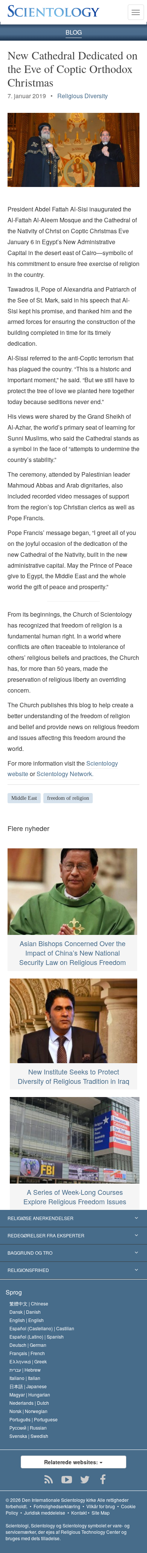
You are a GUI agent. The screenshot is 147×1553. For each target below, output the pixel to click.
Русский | (28, 1427)
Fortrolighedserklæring (57, 1506)
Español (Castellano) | (41, 1328)
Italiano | (24, 1378)
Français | (27, 1353)
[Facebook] (103, 1479)
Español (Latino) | (36, 1336)
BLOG (74, 32)
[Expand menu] (73, 1218)
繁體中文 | (28, 1303)
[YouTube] (67, 1479)
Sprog (14, 1292)
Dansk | (25, 1311)
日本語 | (28, 1386)
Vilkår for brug (100, 1506)
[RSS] (48, 1479)
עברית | (25, 1369)
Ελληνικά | (28, 1361)
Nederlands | (29, 1403)
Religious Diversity (82, 95)
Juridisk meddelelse (44, 1512)
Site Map (101, 1512)
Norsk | (28, 1411)
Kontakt (79, 1512)
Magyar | (29, 1394)
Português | (33, 1419)
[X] (85, 1479)
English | (26, 1320)
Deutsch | (27, 1345)
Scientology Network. (65, 773)
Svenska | (28, 1436)
